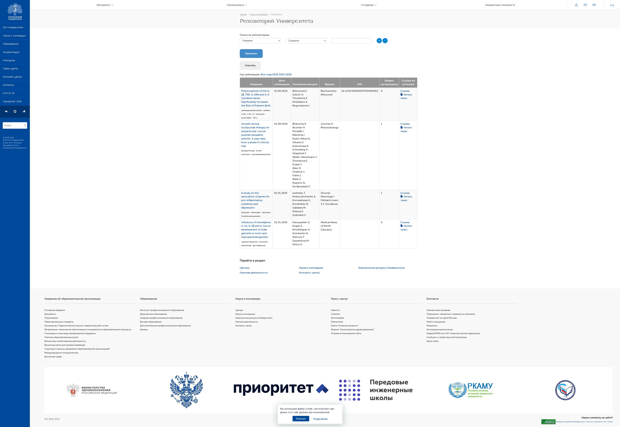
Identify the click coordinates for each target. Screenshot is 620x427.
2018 (275, 74)
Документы (50, 314)
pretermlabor (246, 118)
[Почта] (585, 5)
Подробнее (320, 418)
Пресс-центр (10, 69)
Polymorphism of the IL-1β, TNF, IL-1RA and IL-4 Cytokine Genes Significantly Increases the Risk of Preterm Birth (256, 98)
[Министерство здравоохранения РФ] (91, 390)
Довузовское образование (153, 314)
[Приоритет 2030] (281, 390)
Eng (612, 5)
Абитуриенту (103, 5)
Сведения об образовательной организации (72, 298)
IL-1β (248, 114)
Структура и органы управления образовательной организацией (77, 349)
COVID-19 (8, 94)
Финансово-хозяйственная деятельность (65, 341)
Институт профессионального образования (162, 310)
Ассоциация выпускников (440, 329)
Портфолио (276, 14)
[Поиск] (25, 125)
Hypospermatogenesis (249, 242)
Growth (258, 151)
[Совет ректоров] (565, 390)
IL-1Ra (243, 114)
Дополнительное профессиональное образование (165, 325)
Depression (245, 212)
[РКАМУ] (470, 390)
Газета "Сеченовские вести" (345, 325)
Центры (244, 267)
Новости (335, 310)
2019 (282, 74)
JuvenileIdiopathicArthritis (260, 154)
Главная (243, 14)
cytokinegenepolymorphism (251, 110)
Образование (10, 44)
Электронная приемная (438, 310)
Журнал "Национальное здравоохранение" (352, 329)
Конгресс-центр (12, 77)
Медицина (9, 61)
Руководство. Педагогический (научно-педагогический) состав (76, 325)
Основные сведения (54, 310)
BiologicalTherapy (247, 151)
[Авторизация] (576, 5)
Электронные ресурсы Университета (381, 267)
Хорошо (301, 418)
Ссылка (404, 90)
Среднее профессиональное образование (161, 318)
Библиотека (337, 322)
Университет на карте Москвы (442, 318)
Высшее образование (150, 322)
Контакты (8, 85)
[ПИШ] (376, 390)
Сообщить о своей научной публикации (447, 337)
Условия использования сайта (346, 333)
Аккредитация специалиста (500, 5)
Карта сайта (433, 341)
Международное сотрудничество (61, 353)
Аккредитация (11, 52)
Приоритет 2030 (12, 102)
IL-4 (253, 114)
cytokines (266, 110)
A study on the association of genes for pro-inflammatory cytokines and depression (255, 200)
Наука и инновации (14, 36)
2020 (288, 74)
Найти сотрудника (436, 322)
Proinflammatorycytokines (250, 216)
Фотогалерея (337, 318)
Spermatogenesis (259, 245)
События (335, 314)
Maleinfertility (246, 245)
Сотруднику (367, 5)
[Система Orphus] (548, 421)
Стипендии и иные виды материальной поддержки (70, 333)
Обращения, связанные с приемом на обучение (451, 314)
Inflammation (255, 212)
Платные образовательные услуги (61, 337)
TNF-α (255, 118)
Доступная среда (53, 356)
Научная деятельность (254, 272)
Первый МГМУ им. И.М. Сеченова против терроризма (453, 333)
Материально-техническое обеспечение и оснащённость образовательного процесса (87, 329)
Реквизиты (432, 325)
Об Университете (13, 28)
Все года (266, 74)
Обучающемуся (235, 5)
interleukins (260, 114)
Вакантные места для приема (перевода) (64, 345)
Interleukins (245, 154)
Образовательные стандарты (59, 322)
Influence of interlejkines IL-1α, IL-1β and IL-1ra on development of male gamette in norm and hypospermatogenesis (256, 229)
